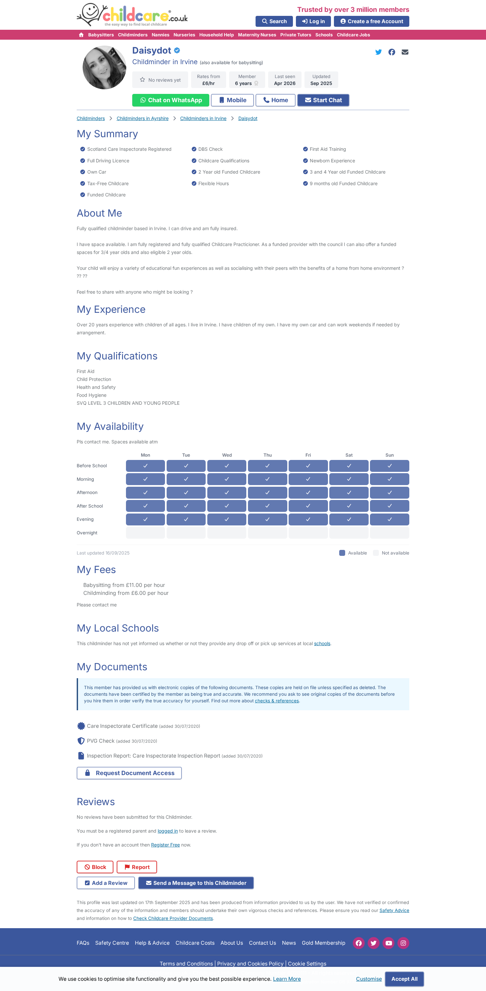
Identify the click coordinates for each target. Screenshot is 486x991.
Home (279, 100)
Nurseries (184, 34)
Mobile (236, 100)
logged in (168, 831)
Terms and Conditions (186, 963)
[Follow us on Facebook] (359, 943)
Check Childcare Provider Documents (173, 918)
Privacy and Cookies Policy (250, 963)
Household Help (216, 34)
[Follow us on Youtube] (388, 943)
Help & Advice (152, 943)
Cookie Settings (307, 963)
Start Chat (327, 100)
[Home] (81, 34)
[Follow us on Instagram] (403, 943)
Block (98, 867)
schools (322, 643)
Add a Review (109, 883)
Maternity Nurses (257, 34)
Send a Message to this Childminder (199, 883)
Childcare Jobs (353, 34)
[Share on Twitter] (379, 52)
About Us (232, 943)
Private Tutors (295, 34)
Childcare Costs (195, 943)
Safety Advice (394, 910)
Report (140, 867)
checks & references (277, 700)
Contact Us (262, 943)
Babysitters (101, 34)
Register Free (165, 844)
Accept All (404, 979)
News (289, 943)
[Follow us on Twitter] (374, 943)
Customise (369, 979)
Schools (324, 34)
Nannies (161, 34)
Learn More (287, 979)
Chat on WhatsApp (174, 100)
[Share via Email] (405, 52)
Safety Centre (112, 943)
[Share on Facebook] (393, 52)
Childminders (133, 34)
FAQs (83, 943)
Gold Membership (323, 943)
